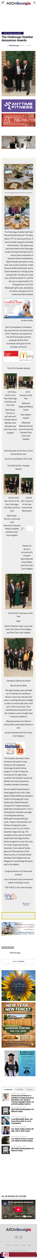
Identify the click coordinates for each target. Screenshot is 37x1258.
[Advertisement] (18, 1174)
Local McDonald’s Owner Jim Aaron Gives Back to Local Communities (21, 1121)
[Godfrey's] (18, 126)
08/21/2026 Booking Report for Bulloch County (22, 1110)
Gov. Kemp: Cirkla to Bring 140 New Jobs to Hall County (22, 1130)
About (8, 1245)
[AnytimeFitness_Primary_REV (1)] (18, 111)
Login (29, 1245)
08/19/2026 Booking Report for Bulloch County (22, 1149)
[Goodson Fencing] (18, 1047)
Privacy (23, 1245)
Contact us (15, 1245)
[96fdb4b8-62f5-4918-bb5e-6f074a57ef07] (18, 1000)
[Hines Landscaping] (18, 364)
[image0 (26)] (18, 318)
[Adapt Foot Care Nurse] (18, 1084)
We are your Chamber (26, 904)
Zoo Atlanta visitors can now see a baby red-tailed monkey (22, 1140)
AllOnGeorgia (14, 45)
